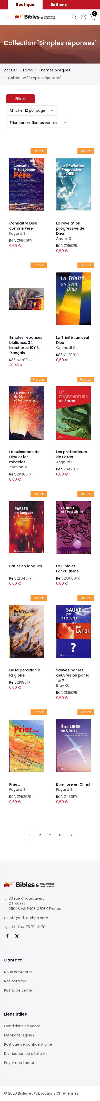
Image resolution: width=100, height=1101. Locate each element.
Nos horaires (15, 981)
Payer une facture (20, 1062)
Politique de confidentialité (28, 1044)
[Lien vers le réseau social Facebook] (7, 936)
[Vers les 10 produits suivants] (71, 835)
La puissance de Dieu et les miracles (24, 459)
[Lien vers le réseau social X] (16, 936)
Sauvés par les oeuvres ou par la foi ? (72, 678)
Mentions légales (19, 1035)
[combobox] (31, 110)
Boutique (25, 4)
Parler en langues (25, 566)
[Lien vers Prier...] (26, 745)
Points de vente (18, 990)
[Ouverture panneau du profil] (83, 17)
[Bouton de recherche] (74, 17)
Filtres (20, 98)
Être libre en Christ (73, 787)
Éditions (59, 4)
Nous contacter (18, 971)
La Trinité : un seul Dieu (72, 342)
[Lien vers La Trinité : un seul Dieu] (73, 299)
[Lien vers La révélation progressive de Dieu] (73, 184)
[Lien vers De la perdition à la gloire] (26, 631)
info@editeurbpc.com (28, 917)
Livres (28, 70)
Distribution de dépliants (25, 1053)
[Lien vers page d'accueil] (35, 16)
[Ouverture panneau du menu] (8, 17)
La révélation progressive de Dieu (70, 231)
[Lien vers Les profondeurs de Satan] (73, 413)
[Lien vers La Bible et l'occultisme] (73, 527)
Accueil (10, 70)
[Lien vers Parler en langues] (26, 527)
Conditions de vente (22, 1026)
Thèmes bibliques (54, 70)
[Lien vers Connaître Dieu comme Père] (26, 184)
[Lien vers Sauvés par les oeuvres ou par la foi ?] (73, 631)
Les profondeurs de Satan (71, 457)
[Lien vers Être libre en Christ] (73, 745)
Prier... (17, 787)
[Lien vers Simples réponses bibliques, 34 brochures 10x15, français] (26, 299)
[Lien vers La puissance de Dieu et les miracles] (26, 413)
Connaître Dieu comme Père (23, 228)
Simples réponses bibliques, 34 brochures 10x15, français (25, 345)
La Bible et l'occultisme (67, 569)
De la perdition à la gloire (24, 673)
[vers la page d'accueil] (50, 884)
